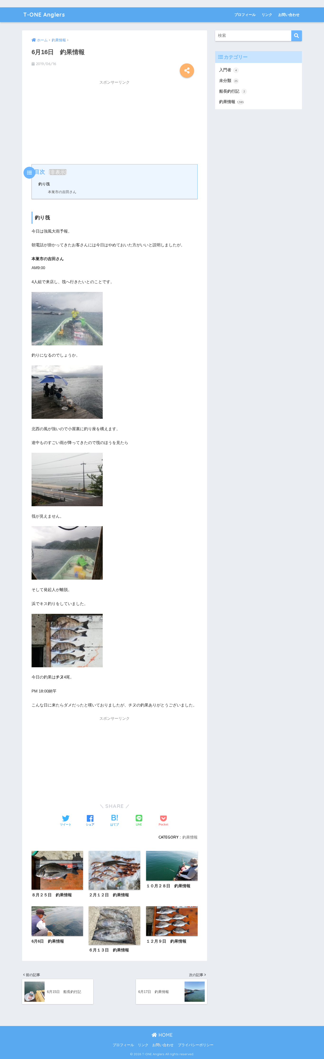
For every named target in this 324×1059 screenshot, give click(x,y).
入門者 (228, 70)
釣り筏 (44, 184)
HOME (165, 1035)
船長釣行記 (232, 91)
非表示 (57, 172)
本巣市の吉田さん (62, 192)
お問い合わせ (289, 15)
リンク (267, 15)
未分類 (228, 80)
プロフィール (245, 15)
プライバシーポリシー (195, 1045)
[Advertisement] (115, 121)
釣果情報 (190, 837)
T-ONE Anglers (44, 14)
